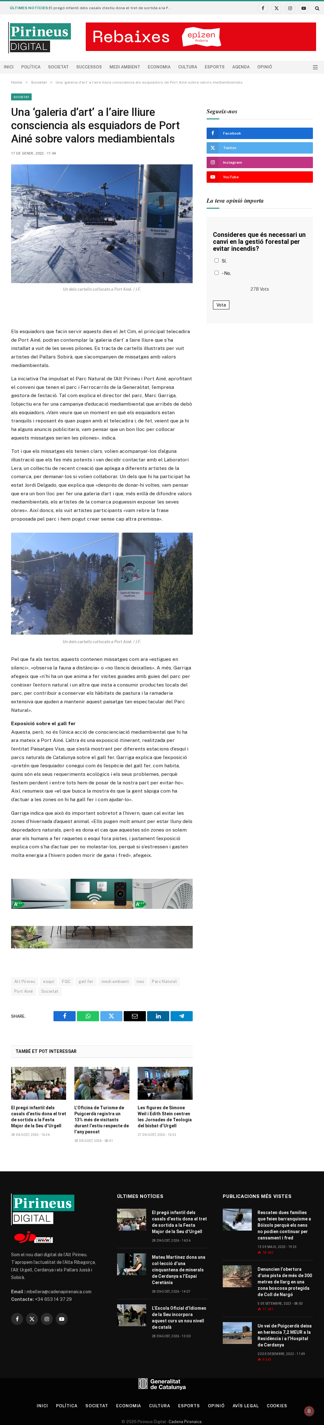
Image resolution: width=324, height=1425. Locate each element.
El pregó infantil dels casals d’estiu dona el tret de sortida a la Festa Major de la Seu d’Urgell (112, 8)
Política (30, 67)
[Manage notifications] (309, 1411)
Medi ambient (124, 67)
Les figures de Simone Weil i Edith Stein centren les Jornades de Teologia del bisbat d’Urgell (165, 1116)
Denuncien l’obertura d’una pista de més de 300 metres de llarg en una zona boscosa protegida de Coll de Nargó (285, 1282)
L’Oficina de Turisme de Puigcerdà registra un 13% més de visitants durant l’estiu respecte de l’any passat (101, 1119)
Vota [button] (221, 304)
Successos (89, 67)
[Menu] (315, 67)
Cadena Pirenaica (185, 1421)
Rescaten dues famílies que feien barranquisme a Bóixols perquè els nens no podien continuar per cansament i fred (284, 1225)
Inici (9, 67)
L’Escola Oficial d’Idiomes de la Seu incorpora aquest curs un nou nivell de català (179, 1318)
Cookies (277, 1405)
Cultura (187, 67)
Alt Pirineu (24, 981)
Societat (58, 67)
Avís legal (246, 1405)
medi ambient (115, 981)
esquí (48, 981)
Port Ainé (23, 991)
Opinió (264, 67)
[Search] (316, 8)
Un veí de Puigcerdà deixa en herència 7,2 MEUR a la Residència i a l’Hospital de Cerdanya (285, 1335)
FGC (66, 981)
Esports (215, 67)
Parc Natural (164, 981)
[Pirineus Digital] (39, 38)
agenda (241, 67)
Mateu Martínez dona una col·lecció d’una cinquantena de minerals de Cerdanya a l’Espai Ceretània (178, 1270)
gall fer (85, 981)
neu (140, 981)
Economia (159, 67)
